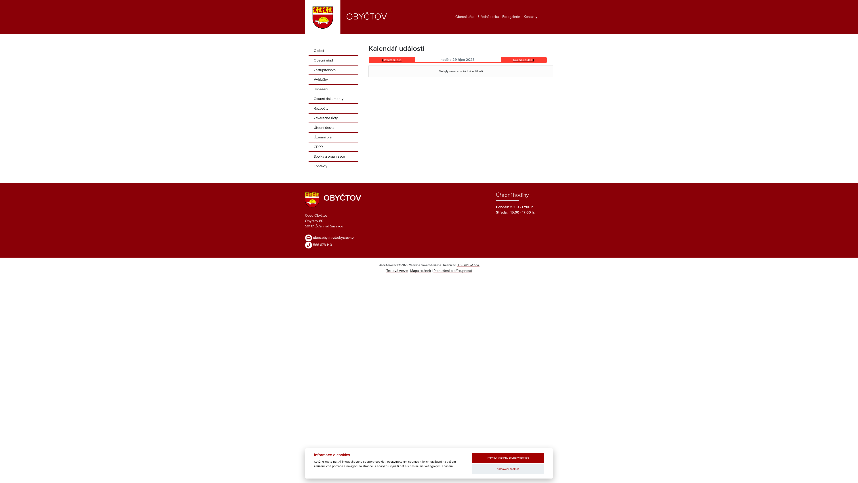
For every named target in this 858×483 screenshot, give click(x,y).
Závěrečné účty (326, 118)
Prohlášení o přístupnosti (452, 271)
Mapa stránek (420, 271)
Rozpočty (321, 108)
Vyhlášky (321, 79)
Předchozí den (393, 60)
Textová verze (397, 271)
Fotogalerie (511, 17)
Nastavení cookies (507, 469)
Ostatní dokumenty (328, 99)
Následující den (522, 60)
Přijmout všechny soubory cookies (508, 457)
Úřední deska (488, 17)
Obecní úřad (465, 17)
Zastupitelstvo (325, 70)
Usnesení (321, 89)
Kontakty (530, 17)
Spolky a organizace (329, 156)
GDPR (318, 147)
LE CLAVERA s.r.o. (468, 265)
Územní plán (323, 137)
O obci (319, 51)
